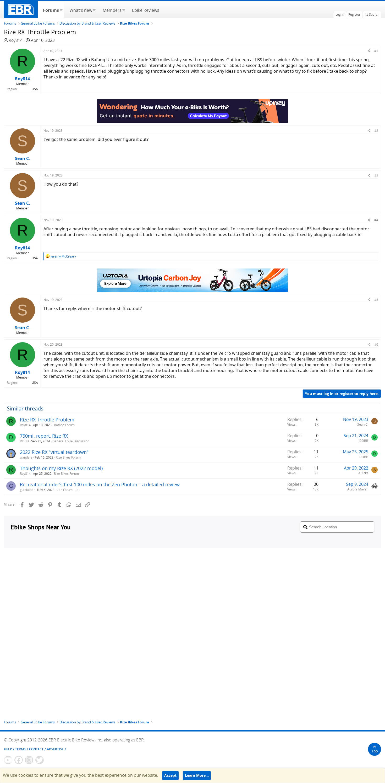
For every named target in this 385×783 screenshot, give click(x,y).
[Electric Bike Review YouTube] (8, 760)
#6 (376, 344)
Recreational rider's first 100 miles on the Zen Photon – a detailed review (100, 484)
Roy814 (16, 40)
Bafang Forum (64, 425)
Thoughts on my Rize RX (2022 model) (61, 468)
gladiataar (27, 490)
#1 (376, 51)
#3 (376, 175)
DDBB (24, 441)
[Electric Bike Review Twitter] (39, 760)
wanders (26, 457)
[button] (61, 9)
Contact (36, 749)
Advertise (55, 749)
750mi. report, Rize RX (44, 436)
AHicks (363, 473)
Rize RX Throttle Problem (47, 419)
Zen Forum (65, 490)
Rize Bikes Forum (68, 457)
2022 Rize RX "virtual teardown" (54, 452)
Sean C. (362, 424)
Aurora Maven (357, 489)
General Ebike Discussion (70, 441)
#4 (376, 220)
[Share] (369, 51)
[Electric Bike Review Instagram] (29, 760)
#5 (376, 300)
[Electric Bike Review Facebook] (18, 760)
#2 (376, 130)
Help (8, 749)
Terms (20, 749)
